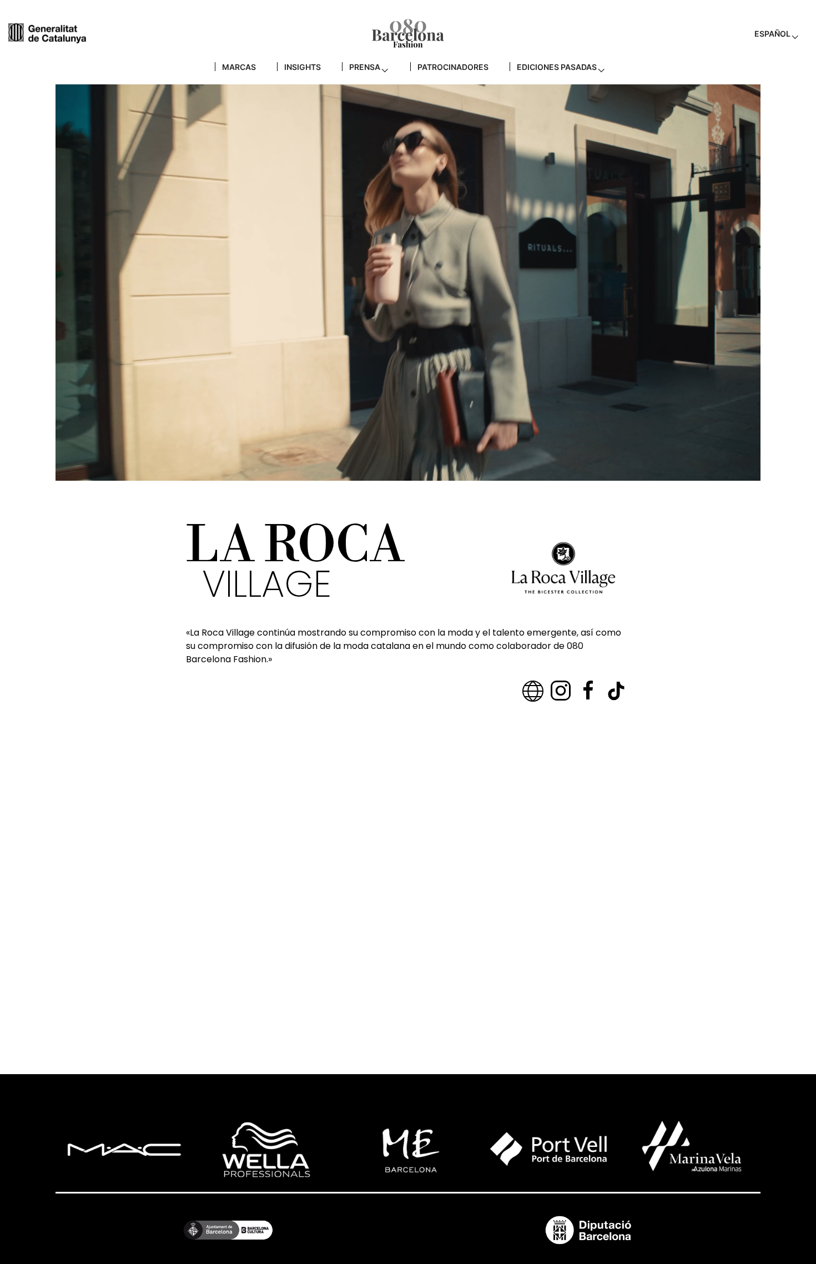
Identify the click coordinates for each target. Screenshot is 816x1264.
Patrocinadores (452, 67)
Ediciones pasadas (557, 67)
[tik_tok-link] (616, 690)
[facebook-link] (588, 690)
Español (772, 33)
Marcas (239, 67)
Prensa (364, 67)
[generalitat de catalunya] (47, 33)
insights (302, 67)
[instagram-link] (561, 690)
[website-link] (533, 690)
